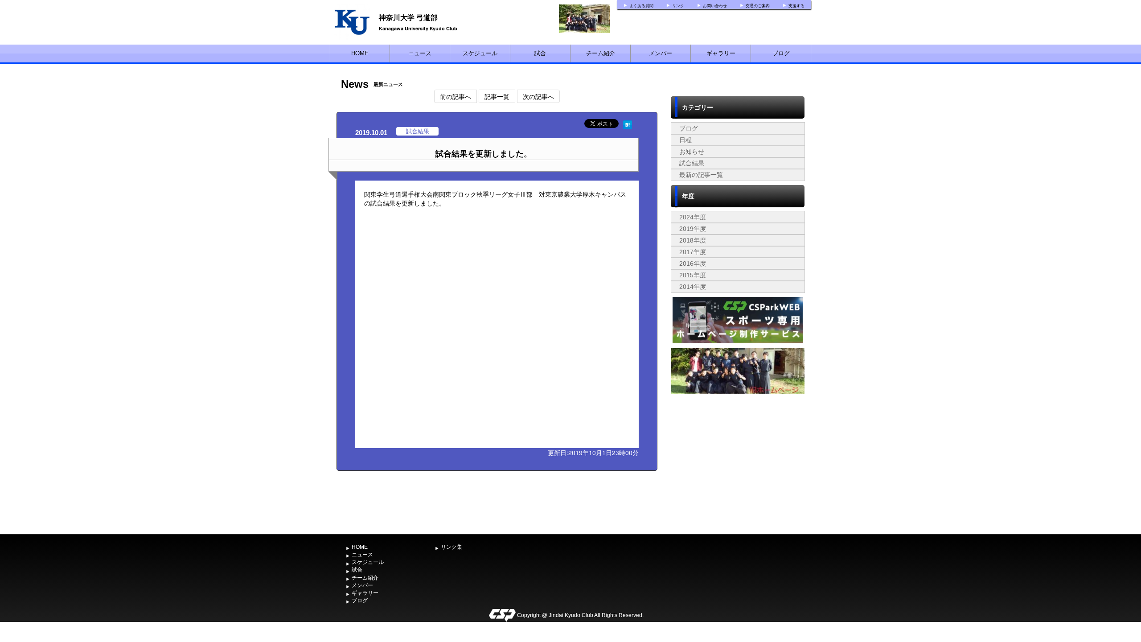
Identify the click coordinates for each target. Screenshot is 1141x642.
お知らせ (691, 151)
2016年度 (692, 263)
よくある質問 (641, 6)
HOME (360, 53)
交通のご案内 (758, 6)
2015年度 (692, 275)
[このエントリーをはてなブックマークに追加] (627, 123)
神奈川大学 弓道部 (408, 17)
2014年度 (692, 286)
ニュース (419, 53)
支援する (796, 6)
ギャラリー (720, 53)
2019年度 (692, 228)
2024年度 (692, 217)
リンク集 (451, 547)
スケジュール (480, 53)
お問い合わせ (715, 6)
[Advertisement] (737, 463)
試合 (540, 53)
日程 (685, 140)
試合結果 (691, 163)
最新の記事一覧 (701, 174)
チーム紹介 (600, 53)
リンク (678, 6)
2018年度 (692, 240)
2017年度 (692, 251)
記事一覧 (496, 96)
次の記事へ (538, 96)
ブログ (781, 53)
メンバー (660, 53)
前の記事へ (455, 96)
